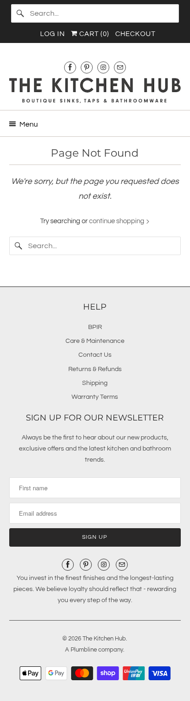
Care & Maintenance (95, 341)
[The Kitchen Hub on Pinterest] (87, 67)
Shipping (94, 383)
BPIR (95, 327)
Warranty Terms (94, 397)
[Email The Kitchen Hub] (120, 67)
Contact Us (95, 355)
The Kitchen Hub (104, 638)
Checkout (135, 33)
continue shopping (117, 221)
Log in (52, 33)
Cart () (93, 33)
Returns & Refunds (95, 369)
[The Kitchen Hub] (94, 90)
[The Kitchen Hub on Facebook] (70, 67)
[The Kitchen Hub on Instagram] (103, 67)
